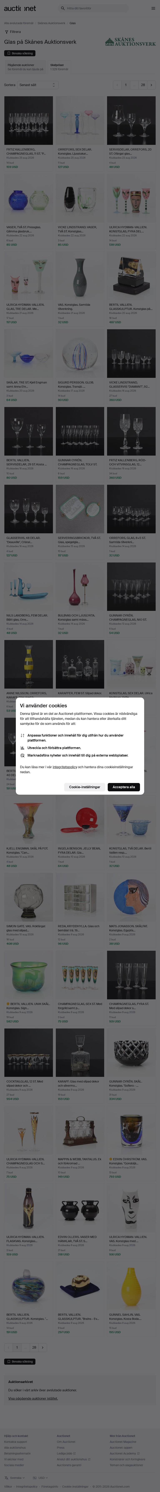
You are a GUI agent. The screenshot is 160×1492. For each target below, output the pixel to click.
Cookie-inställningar (84, 787)
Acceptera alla (124, 787)
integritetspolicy (65, 767)
